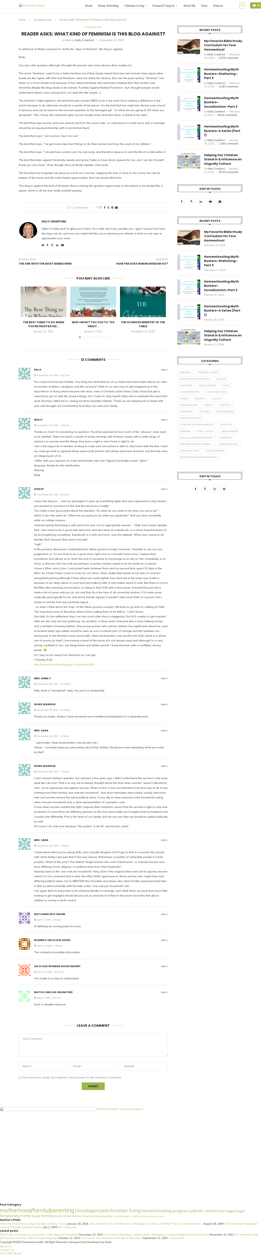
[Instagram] (215, 489)
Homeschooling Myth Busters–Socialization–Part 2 (221, 102)
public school (205, 431)
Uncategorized (42, 19)
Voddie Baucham (216, 392)
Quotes (216, 398)
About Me (189, 5)
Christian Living (134, 5)
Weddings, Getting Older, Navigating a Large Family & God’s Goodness (164, 1234)
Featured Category (163, 5)
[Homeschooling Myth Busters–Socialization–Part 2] (188, 103)
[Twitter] (191, 201)
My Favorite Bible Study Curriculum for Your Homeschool (223, 45)
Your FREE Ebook (10, 1253)
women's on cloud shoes (52, 940)
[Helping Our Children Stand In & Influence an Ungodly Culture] (188, 160)
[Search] (242, 5)
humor (184, 398)
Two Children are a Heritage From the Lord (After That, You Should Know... (155, 1223)
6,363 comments (228, 86)
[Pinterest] (224, 489)
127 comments (67, 1227)
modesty (200, 398)
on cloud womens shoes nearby (57, 966)
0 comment (111, 1234)
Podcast (218, 5)
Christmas (186, 411)
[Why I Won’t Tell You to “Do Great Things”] (93, 302)
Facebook (102, 1109)
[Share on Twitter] (108, 207)
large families (229, 431)
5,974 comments (228, 57)
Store (204, 5)
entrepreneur (225, 411)
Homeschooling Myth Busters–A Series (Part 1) (222, 130)
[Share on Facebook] (104, 207)
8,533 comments (228, 172)
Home (89, 5)
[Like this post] (100, 207)
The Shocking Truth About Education (119, 1238)
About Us (6, 1246)
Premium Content (208, 372)
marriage (225, 437)
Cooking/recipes (189, 392)
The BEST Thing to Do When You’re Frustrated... (43, 324)
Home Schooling (108, 5)
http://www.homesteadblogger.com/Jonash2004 (64, 664)
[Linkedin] (201, 201)
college (221, 379)
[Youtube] (211, 201)
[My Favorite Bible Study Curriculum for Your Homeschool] (188, 46)
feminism (185, 431)
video (226, 385)
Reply (164, 370)
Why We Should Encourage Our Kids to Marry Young (33, 1223)
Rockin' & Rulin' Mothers (194, 379)
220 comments (98, 1223)
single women (207, 385)
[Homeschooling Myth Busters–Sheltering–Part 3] (188, 75)
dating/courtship (190, 418)
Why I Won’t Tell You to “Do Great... (93, 324)
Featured (185, 372)
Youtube (124, 1109)
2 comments (176, 1238)
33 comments (243, 1234)
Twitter (114, 1109)
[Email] (220, 201)
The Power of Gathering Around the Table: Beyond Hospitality (39, 1234)
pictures (204, 411)
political (225, 405)
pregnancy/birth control (196, 444)
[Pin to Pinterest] (112, 207)
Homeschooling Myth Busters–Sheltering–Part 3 (221, 73)
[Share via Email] (116, 207)
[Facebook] (182, 201)
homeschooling (228, 444)
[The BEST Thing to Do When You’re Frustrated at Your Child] (43, 302)
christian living (189, 450)
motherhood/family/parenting (198, 457)
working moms (189, 405)
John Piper (186, 385)
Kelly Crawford (84, 40)
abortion (226, 424)
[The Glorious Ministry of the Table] (143, 302)
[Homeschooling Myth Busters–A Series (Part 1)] (188, 132)
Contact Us (7, 1250)
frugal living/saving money (196, 437)
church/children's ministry (196, 424)
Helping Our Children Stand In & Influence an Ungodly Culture (223, 159)
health (209, 405)
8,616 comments (227, 114)
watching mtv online (49, 914)
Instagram (136, 1109)
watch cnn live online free (53, 992)
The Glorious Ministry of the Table (143, 324)
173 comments (233, 1223)
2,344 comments (228, 143)
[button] (26, 314)
